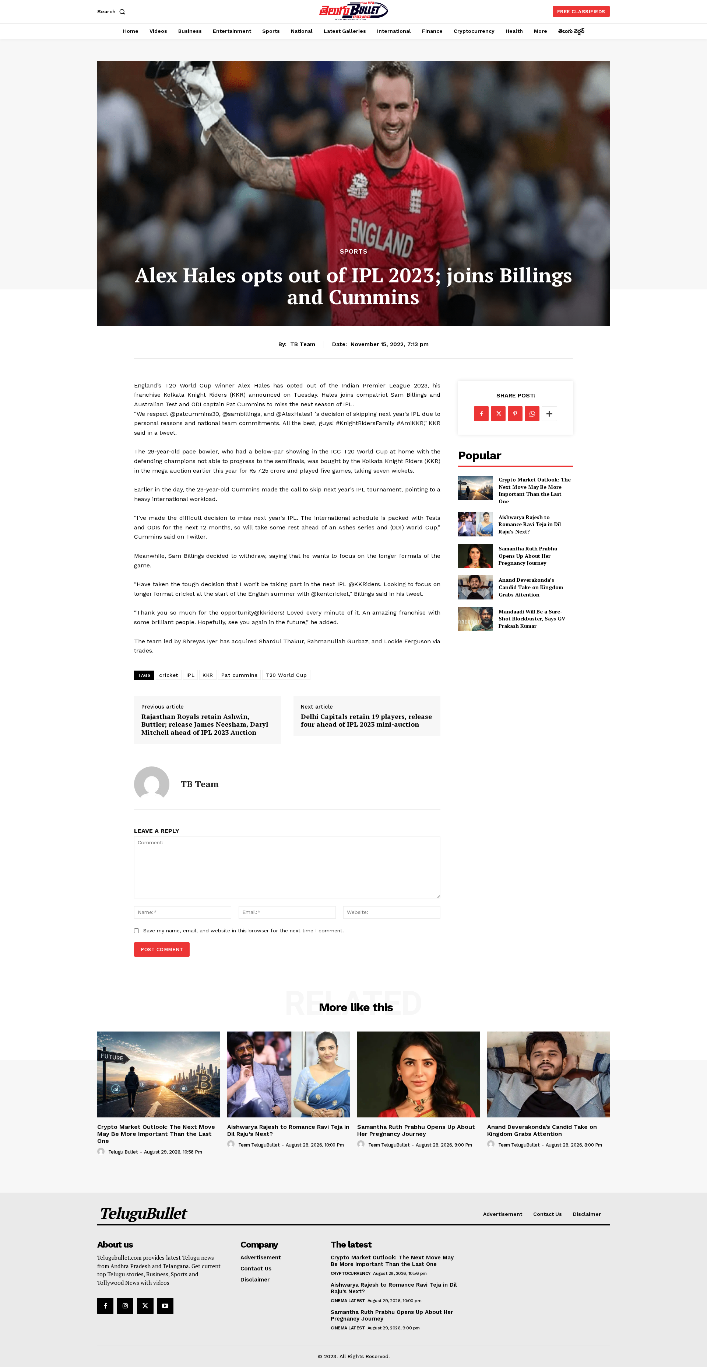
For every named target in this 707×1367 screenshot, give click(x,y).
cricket (168, 675)
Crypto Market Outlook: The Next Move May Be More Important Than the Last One (535, 490)
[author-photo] (102, 1152)
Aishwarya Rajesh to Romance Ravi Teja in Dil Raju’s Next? (530, 524)
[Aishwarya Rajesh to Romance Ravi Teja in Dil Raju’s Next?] (475, 524)
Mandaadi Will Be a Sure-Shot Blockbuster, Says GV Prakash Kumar (532, 618)
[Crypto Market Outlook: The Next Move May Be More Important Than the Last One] (475, 488)
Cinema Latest (348, 1300)
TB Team (302, 344)
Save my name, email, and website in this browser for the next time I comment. (243, 930)
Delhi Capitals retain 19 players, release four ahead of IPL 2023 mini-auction (366, 720)
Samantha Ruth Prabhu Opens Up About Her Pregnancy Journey (528, 555)
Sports (353, 251)
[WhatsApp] (532, 413)
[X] (498, 413)
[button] (112, 11)
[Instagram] (125, 1306)
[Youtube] (165, 1306)
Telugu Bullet (123, 1152)
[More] (549, 413)
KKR (208, 675)
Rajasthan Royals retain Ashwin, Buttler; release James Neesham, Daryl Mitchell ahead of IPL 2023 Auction (204, 725)
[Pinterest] (515, 413)
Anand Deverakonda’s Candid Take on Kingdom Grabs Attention (531, 587)
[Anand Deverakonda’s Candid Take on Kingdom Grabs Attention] (475, 587)
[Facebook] (481, 413)
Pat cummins (239, 675)
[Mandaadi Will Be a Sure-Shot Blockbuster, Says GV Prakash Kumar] (475, 619)
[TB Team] (151, 784)
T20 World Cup (286, 675)
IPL (190, 675)
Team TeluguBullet (259, 1145)
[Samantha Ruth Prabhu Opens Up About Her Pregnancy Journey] (475, 556)
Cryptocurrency (351, 1273)
